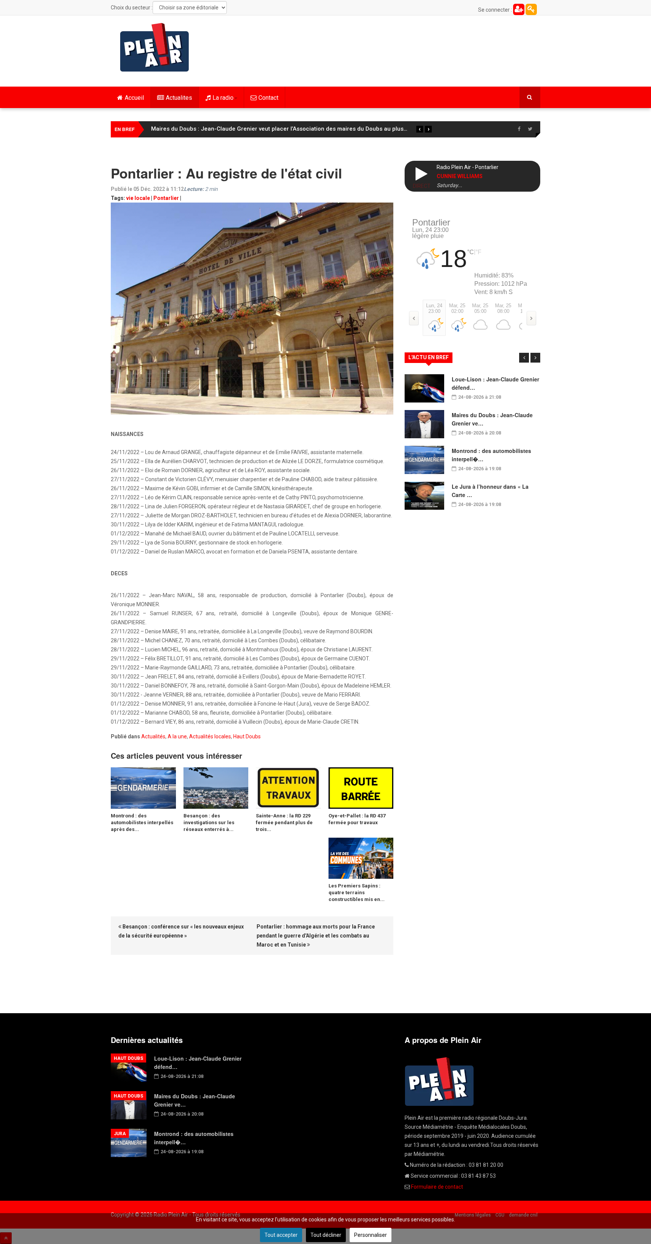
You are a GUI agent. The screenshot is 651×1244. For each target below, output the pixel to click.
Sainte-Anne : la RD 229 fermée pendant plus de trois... (284, 822)
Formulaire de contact (437, 1187)
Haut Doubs (247, 736)
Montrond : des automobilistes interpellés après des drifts (229, 128)
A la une (177, 736)
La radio (223, 97)
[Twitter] (530, 129)
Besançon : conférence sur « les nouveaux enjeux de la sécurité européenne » (181, 931)
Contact (268, 97)
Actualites (179, 97)
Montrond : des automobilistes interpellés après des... (142, 822)
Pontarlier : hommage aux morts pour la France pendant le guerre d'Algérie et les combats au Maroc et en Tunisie (316, 936)
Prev (524, 358)
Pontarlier (166, 198)
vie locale (138, 198)
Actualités (153, 736)
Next (535, 358)
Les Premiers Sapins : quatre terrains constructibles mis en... (357, 892)
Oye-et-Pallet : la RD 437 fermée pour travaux (357, 819)
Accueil (134, 97)
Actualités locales (210, 736)
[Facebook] (518, 129)
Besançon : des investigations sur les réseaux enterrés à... (208, 822)
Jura (120, 1133)
